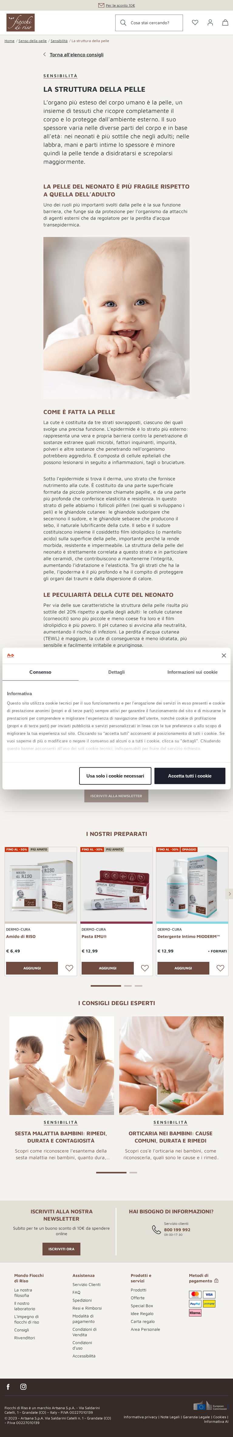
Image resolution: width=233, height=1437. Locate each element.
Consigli (21, 1329)
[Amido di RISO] (41, 887)
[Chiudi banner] (224, 655)
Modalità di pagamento (84, 1318)
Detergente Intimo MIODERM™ (188, 936)
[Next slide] (229, 894)
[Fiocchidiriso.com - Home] (21, 23)
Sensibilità (59, 40)
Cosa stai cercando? (150, 22)
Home (10, 40)
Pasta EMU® (94, 936)
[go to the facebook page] (8, 1387)
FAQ (76, 1292)
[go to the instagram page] (23, 1387)
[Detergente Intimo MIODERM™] (192, 887)
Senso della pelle (33, 40)
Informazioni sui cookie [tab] (192, 671)
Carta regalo (143, 1321)
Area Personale (145, 1329)
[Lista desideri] (69, 968)
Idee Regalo (142, 1313)
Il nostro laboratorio (24, 1306)
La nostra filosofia (23, 1292)
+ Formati (217, 951)
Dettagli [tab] (116, 671)
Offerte (138, 1297)
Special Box (142, 1305)
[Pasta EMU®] (116, 887)
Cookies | (220, 1417)
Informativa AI (216, 1421)
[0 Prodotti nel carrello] (225, 23)
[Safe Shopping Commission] (211, 1405)
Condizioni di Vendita (84, 1332)
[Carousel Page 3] (138, 985)
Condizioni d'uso (82, 1345)
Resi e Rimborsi (87, 1307)
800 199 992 (177, 1229)
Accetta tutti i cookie (189, 775)
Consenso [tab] (40, 671)
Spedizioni (82, 1300)
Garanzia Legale (196, 1417)
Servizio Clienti (86, 1284)
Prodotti (138, 1289)
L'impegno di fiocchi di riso (26, 1319)
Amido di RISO (20, 936)
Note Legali (170, 1417)
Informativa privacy (140, 1417)
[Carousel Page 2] (128, 985)
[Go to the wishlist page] (195, 22)
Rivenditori (24, 1337)
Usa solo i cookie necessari (115, 775)
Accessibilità (84, 1355)
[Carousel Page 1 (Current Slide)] (106, 985)
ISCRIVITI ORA (61, 1249)
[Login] (210, 22)
